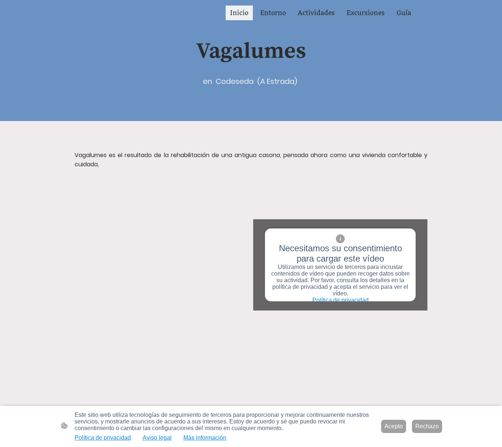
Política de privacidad (340, 300)
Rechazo (427, 426)
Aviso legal (157, 437)
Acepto (393, 426)
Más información (204, 437)
